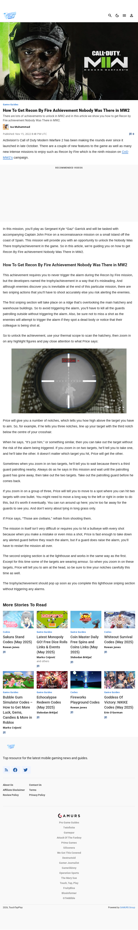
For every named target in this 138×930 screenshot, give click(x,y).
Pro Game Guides (69, 822)
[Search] (110, 15)
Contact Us (35, 784)
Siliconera (69, 847)
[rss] (6, 770)
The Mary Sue (69, 878)
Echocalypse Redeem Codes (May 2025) (49, 702)
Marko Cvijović (46, 657)
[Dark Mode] (117, 15)
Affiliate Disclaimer (14, 790)
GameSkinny (69, 867)
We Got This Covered (69, 852)
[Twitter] (26, 770)
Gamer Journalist (69, 862)
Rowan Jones (11, 647)
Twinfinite (69, 827)
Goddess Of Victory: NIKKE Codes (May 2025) (118, 702)
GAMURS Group (127, 907)
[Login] (131, 15)
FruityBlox (69, 888)
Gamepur (69, 832)
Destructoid (69, 857)
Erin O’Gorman (113, 712)
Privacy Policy (37, 795)
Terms (32, 790)
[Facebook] (16, 770)
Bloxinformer (69, 893)
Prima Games (69, 842)
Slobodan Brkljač (81, 657)
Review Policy (11, 795)
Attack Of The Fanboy (69, 837)
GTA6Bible (69, 898)
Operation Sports (69, 872)
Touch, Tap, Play (69, 883)
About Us (8, 784)
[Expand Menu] (124, 15)
